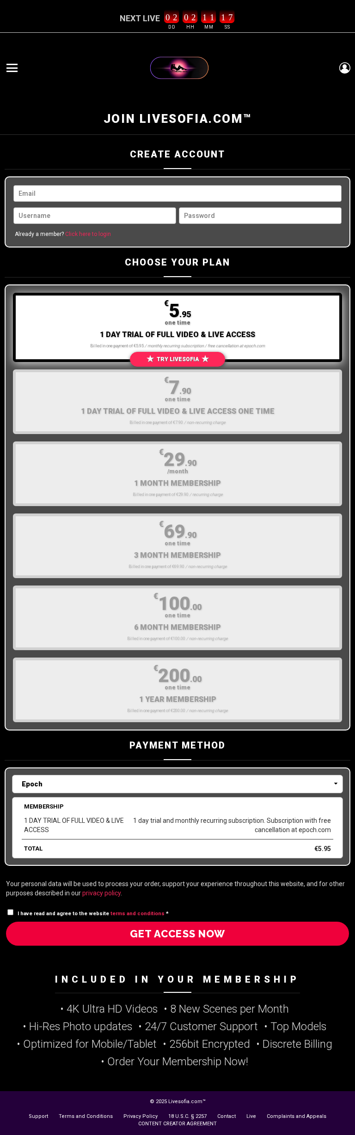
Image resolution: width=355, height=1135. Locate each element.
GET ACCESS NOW (177, 934)
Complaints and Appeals (296, 1116)
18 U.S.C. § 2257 (187, 1116)
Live (251, 1116)
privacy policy (101, 893)
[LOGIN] (344, 68)
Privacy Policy (140, 1116)
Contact (226, 1116)
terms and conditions (137, 914)
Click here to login (88, 234)
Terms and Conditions (86, 1116)
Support (38, 1116)
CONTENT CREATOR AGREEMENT (177, 1124)
